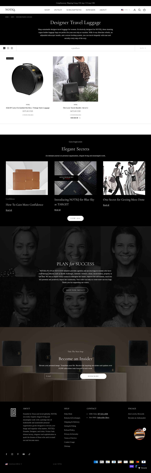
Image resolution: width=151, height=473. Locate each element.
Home (7, 17)
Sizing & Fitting (70, 426)
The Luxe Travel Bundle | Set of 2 (75, 108)
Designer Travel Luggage (24, 17)
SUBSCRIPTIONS (73, 10)
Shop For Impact (75, 290)
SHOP (47, 10)
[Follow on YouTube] (24, 454)
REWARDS (90, 10)
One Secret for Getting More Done (124, 199)
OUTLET (58, 10)
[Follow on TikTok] (29, 454)
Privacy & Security (71, 434)
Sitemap (67, 446)
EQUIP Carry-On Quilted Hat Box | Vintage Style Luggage (28, 108)
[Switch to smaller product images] (8, 48)
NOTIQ (28, 104)
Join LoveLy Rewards (136, 414)
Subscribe (93, 376)
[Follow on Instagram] (12, 454)
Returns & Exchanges (72, 418)
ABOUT (103, 10)
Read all (9, 210)
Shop (12, 17)
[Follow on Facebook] (6, 454)
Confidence (10, 199)
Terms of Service (70, 438)
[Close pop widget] (144, 429)
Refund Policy (69, 430)
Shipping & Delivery (71, 422)
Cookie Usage (69, 442)
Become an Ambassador (137, 418)
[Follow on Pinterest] (18, 454)
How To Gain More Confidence (24, 204)
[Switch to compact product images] (12, 48)
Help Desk (68, 414)
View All (75, 218)
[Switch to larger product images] (4, 48)
